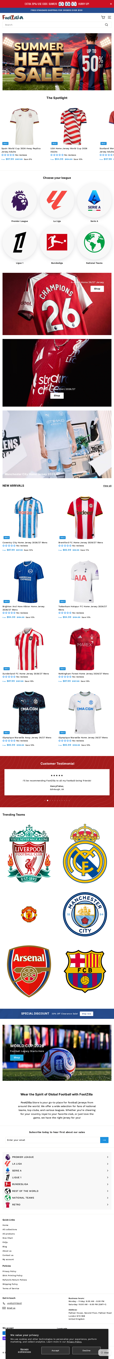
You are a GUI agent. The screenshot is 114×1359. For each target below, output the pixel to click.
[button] (8, 155)
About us (7, 1251)
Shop (97, 288)
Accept (55, 1350)
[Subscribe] (104, 1140)
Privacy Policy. (74, 1342)
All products (9, 1234)
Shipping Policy (10, 1284)
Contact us (8, 1255)
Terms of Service (11, 1288)
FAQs (5, 1242)
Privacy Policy (9, 1271)
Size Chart (8, 1238)
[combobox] (57, 25)
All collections (10, 1229)
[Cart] (103, 17)
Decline (86, 1350)
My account (8, 1259)
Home (5, 1225)
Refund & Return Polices (15, 1280)
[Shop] (57, 373)
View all (107, 486)
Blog (5, 1246)
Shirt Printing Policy (12, 1275)
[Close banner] (111, 4)
